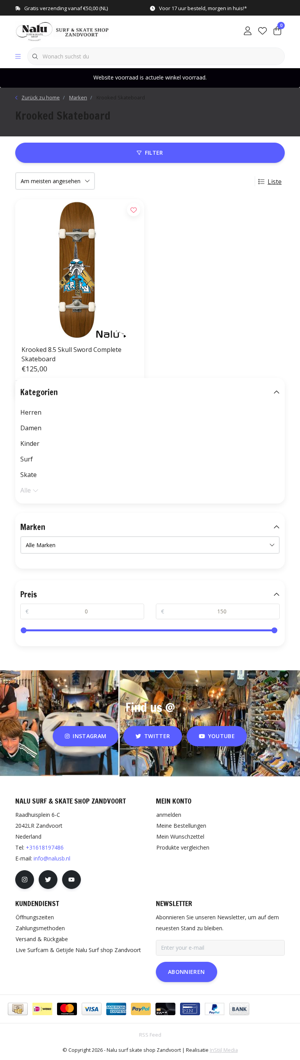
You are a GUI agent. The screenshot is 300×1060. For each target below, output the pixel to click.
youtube (221, 736)
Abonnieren (186, 971)
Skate (28, 474)
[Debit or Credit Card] (165, 1009)
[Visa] (92, 1009)
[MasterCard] (67, 1009)
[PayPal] (141, 1009)
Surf (26, 459)
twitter (157, 736)
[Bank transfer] (239, 1009)
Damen (30, 428)
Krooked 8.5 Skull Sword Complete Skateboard (71, 354)
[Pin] (190, 1009)
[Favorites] (262, 31)
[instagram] (24, 879)
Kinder (29, 443)
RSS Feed (150, 1034)
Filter (154, 152)
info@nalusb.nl (52, 858)
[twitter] (48, 879)
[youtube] (71, 879)
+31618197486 (45, 847)
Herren (30, 412)
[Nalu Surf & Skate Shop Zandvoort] (63, 30)
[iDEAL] (42, 1009)
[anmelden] (247, 31)
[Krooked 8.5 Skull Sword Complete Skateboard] (79, 269)
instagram (90, 736)
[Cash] (18, 1009)
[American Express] (116, 1009)
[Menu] (18, 56)
